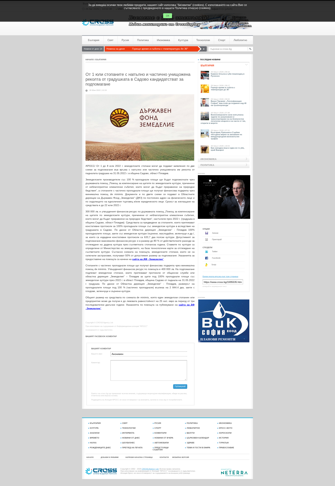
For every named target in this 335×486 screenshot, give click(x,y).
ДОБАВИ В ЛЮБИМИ (109, 457)
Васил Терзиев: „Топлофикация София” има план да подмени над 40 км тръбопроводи (228, 103)
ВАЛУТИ (191, 433)
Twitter (214, 251)
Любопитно (240, 40)
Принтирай (216, 239)
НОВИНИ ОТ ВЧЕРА (163, 438)
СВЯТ (125, 423)
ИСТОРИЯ (224, 438)
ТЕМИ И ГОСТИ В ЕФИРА (198, 448)
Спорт (221, 40)
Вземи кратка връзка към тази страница (220, 276)
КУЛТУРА (94, 428)
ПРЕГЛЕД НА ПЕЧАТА (132, 448)
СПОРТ (157, 428)
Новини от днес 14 (93, 49)
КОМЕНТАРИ (160, 433)
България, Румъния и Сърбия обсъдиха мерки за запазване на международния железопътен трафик (226, 135)
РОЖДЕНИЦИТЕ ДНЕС (100, 448)
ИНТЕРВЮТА (128, 433)
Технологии (203, 40)
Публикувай (180, 386)
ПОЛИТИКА (192, 423)
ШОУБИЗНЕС (128, 443)
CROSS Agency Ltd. (150, 469)
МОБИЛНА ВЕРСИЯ (180, 457)
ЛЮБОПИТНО (193, 428)
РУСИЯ (157, 423)
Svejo (213, 265)
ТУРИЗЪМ (224, 443)
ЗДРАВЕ (190, 443)
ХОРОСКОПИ (225, 433)
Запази (214, 233)
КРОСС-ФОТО (225, 428)
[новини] (98, 22)
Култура (183, 40)
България (93, 40)
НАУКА (93, 443)
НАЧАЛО (89, 60)
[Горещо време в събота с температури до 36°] (202, 49)
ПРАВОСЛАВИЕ (226, 448)
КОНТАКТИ (164, 457)
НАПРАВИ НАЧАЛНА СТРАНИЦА (139, 457)
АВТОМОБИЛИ (161, 443)
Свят (110, 40)
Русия (125, 40)
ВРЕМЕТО (94, 438)
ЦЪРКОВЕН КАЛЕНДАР (198, 438)
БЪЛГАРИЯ (100, 60)
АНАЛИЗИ (94, 433)
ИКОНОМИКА (225, 423)
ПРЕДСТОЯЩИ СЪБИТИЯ (161, 449)
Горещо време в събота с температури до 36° (160, 48)
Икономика (163, 40)
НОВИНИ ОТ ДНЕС (131, 438)
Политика (143, 40)
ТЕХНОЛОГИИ (129, 428)
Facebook (216, 258)
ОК (167, 15)
